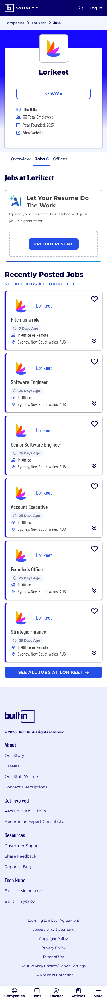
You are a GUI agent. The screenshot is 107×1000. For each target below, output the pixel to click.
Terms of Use (54, 957)
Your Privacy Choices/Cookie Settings (53, 966)
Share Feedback (20, 856)
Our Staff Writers (22, 776)
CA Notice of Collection (54, 975)
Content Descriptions (26, 787)
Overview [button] (21, 158)
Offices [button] (60, 158)
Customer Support (23, 845)
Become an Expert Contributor (35, 821)
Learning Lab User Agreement (53, 920)
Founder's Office (27, 569)
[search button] (81, 7)
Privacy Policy (53, 948)
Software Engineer (29, 381)
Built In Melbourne (23, 890)
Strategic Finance (28, 631)
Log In (96, 7)
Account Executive (29, 506)
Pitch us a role (25, 319)
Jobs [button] (42, 158)
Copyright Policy (53, 938)
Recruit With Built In (25, 811)
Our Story (14, 755)
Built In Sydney (20, 901)
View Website (33, 132)
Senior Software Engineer (36, 444)
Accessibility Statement (53, 929)
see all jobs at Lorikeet (51, 672)
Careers (12, 766)
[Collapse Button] (94, 341)
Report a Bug (18, 866)
